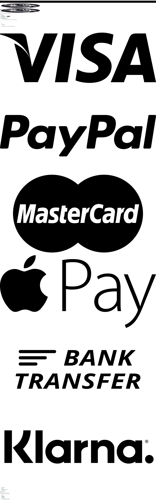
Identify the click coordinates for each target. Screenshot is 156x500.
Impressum (3, 487)
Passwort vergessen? (3, 17)
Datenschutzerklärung (5, 489)
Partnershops (3, 490)
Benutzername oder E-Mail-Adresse (5, 13)
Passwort (1, 14)
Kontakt (3, 15)
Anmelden (8, 16)
